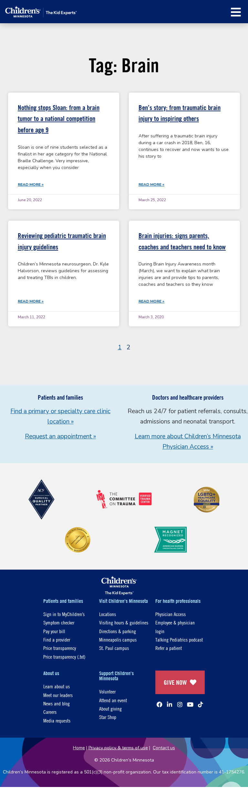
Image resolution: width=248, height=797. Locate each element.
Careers (50, 712)
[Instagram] (180, 704)
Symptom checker (58, 622)
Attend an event (113, 700)
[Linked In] (169, 704)
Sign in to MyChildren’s (64, 614)
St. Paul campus (114, 648)
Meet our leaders (58, 695)
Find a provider (56, 639)
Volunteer (107, 691)
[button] (236, 12)
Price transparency (59, 648)
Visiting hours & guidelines (123, 622)
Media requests (56, 720)
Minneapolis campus (118, 639)
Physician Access (170, 614)
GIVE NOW (175, 682)
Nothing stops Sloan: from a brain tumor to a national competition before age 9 (58, 119)
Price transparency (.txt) (64, 656)
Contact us (164, 748)
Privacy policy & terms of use (118, 748)
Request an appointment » (60, 436)
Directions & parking (117, 631)
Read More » (31, 184)
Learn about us (56, 686)
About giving (110, 708)
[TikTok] (200, 704)
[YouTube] (190, 704)
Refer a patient (168, 648)
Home (79, 748)
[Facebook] (159, 704)
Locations (107, 614)
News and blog (56, 703)
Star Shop (107, 717)
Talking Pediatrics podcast (179, 639)
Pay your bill (54, 631)
